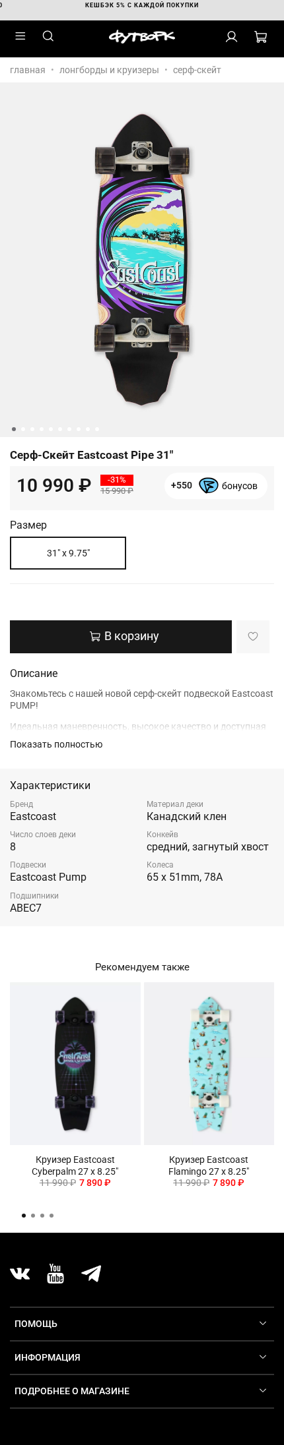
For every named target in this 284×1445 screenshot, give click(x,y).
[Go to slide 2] (23, 429)
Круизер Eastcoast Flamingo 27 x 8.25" (208, 1165)
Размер (28, 525)
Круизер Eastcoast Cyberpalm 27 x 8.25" (75, 1165)
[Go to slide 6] (60, 429)
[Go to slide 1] (14, 429)
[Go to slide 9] (88, 429)
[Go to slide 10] (97, 429)
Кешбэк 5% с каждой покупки (142, 5)
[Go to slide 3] (32, 429)
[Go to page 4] (51, 1216)
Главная (28, 70)
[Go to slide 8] (79, 429)
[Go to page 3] (42, 1216)
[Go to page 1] (24, 1216)
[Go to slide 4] (42, 429)
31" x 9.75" (68, 553)
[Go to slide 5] (51, 429)
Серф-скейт (197, 70)
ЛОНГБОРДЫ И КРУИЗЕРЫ (109, 70)
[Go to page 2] (33, 1216)
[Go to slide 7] (69, 429)
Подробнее (214, 491)
